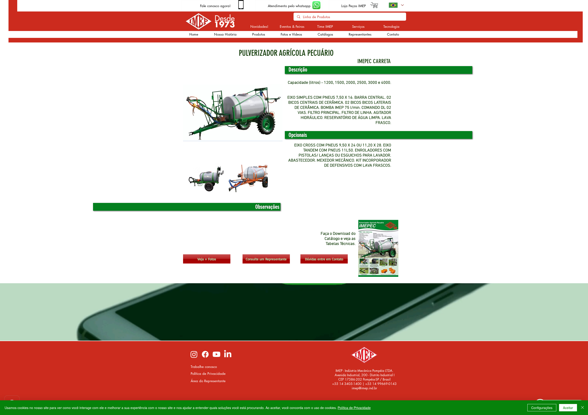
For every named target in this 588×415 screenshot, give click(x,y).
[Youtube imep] (216, 354)
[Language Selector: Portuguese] (396, 5)
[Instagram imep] (193, 354)
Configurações (541, 407)
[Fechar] (582, 407)
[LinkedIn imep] (227, 354)
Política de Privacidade (354, 407)
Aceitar (568, 407)
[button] (258, 34)
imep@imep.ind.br (364, 388)
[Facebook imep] (205, 354)
